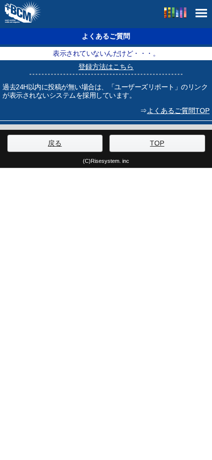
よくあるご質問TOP (178, 111)
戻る (55, 143)
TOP (157, 143)
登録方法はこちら (106, 67)
